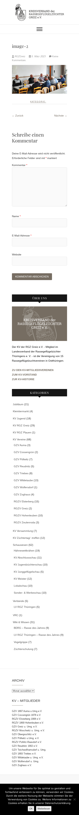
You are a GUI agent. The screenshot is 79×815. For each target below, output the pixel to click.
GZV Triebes (21, 473)
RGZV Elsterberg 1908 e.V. (26, 718)
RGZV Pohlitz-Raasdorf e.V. (27, 742)
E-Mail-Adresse (21, 235)
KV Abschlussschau (25, 557)
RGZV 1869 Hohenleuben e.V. (28, 722)
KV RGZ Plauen (22, 432)
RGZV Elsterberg (24, 501)
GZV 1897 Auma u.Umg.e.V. (27, 711)
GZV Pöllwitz (21, 459)
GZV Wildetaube (23, 480)
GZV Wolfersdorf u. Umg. (25, 761)
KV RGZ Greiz (21, 425)
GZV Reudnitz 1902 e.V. (25, 746)
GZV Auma (20, 445)
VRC (15, 615)
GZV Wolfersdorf (23, 487)
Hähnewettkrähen (24, 550)
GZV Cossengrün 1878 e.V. (26, 715)
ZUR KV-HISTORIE (23, 379)
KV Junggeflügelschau (27, 571)
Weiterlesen (43, 808)
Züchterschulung (23, 649)
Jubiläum (18, 404)
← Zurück (17, 115)
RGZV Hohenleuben (25, 515)
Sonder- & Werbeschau (27, 592)
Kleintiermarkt (21, 411)
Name (16, 216)
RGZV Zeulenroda (24, 522)
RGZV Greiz (21, 508)
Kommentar (19, 165)
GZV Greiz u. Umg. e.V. (24, 726)
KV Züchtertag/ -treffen (26, 537)
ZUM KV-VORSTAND (24, 374)
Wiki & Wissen (21, 622)
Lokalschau (20, 585)
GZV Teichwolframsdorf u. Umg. (29, 749)
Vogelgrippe (21, 642)
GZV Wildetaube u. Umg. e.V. (28, 757)
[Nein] (74, 799)
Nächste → (60, 115)
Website (16, 254)
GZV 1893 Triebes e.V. (24, 753)
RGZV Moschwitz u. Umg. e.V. (28, 730)
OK (31, 808)
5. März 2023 (38, 56)
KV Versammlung (23, 530)
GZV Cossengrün (24, 452)
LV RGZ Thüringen (25, 606)
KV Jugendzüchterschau (28, 564)
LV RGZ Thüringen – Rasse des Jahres (37, 634)
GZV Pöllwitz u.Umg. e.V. (25, 738)
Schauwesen (20, 544)
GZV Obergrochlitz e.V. (24, 734)
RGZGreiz (20, 56)
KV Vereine (19, 439)
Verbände (18, 601)
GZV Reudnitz (22, 466)
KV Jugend (19, 418)
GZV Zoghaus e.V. (22, 765)
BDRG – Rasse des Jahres (29, 627)
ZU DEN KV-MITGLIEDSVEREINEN (32, 370)
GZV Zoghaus (22, 494)
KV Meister (20, 578)
